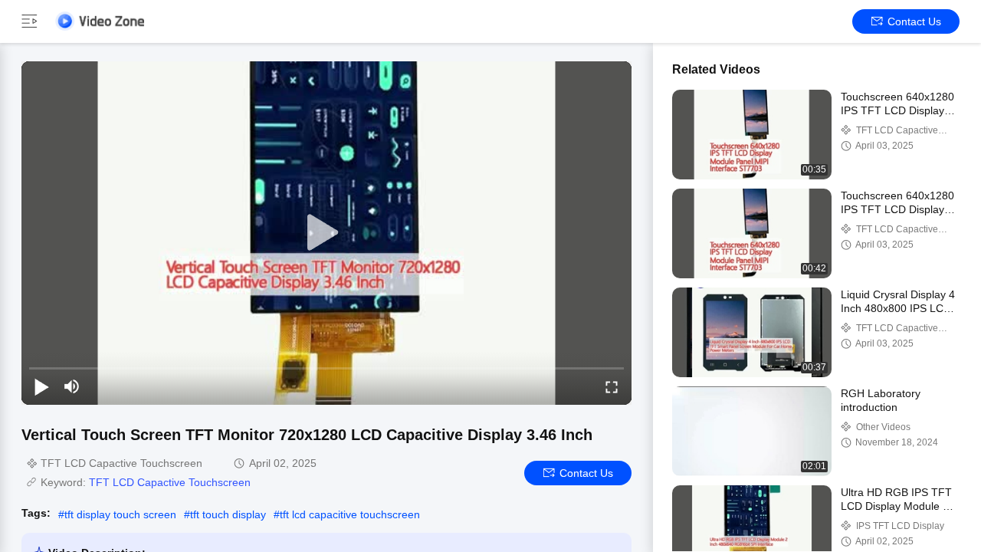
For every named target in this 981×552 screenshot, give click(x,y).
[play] (326, 233)
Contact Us (914, 21)
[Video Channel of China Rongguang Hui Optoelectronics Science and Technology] (99, 21)
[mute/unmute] (72, 386)
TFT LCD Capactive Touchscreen (170, 482)
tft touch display (228, 514)
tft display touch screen (120, 514)
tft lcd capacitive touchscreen (350, 514)
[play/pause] (41, 386)
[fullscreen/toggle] (611, 386)
